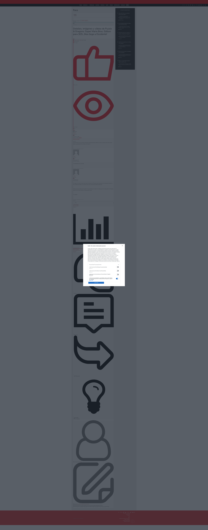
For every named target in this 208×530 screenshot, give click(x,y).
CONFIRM (96, 282)
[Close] (123, 246)
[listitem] (104, 264)
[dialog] (104, 265)
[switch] (117, 267)
